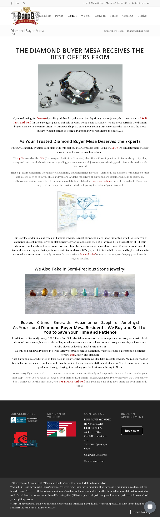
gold (72, 354)
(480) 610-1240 (141, 3)
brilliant (107, 180)
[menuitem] (22, 15)
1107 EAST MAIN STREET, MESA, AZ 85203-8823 (93, 428)
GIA (42, 158)
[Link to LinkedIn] (18, 3)
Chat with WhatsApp (95, 454)
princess (97, 180)
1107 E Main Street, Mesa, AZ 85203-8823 (106, 3)
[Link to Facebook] (12, 3)
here (28, 499)
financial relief (88, 254)
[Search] (13, 34)
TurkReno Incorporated (94, 482)
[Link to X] (24, 3)
